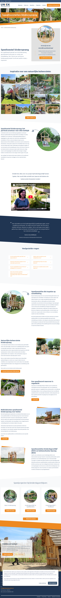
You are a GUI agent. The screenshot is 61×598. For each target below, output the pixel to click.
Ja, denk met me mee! (46, 57)
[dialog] (30, 578)
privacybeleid (40, 574)
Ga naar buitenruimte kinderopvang (10, 371)
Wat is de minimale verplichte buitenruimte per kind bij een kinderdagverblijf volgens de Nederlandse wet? (18, 273)
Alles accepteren (52, 583)
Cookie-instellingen (42, 583)
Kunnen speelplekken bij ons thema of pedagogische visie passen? (18, 267)
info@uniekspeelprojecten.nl (7, 588)
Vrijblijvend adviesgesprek (53, 5)
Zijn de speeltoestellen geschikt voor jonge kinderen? (17, 257)
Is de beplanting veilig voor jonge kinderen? (40, 262)
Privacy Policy (44, 596)
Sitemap (49, 596)
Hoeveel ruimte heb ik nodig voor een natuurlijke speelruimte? (18, 262)
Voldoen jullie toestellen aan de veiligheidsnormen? (39, 257)
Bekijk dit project (10, 510)
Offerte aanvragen (19, 554)
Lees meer (35, 399)
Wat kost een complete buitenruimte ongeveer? (40, 267)
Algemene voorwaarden (56, 596)
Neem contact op (31, 117)
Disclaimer (39, 596)
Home (2, 27)
